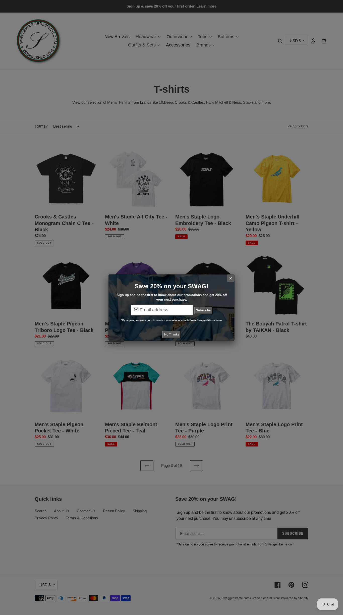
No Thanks (171, 334)
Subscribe (203, 310)
